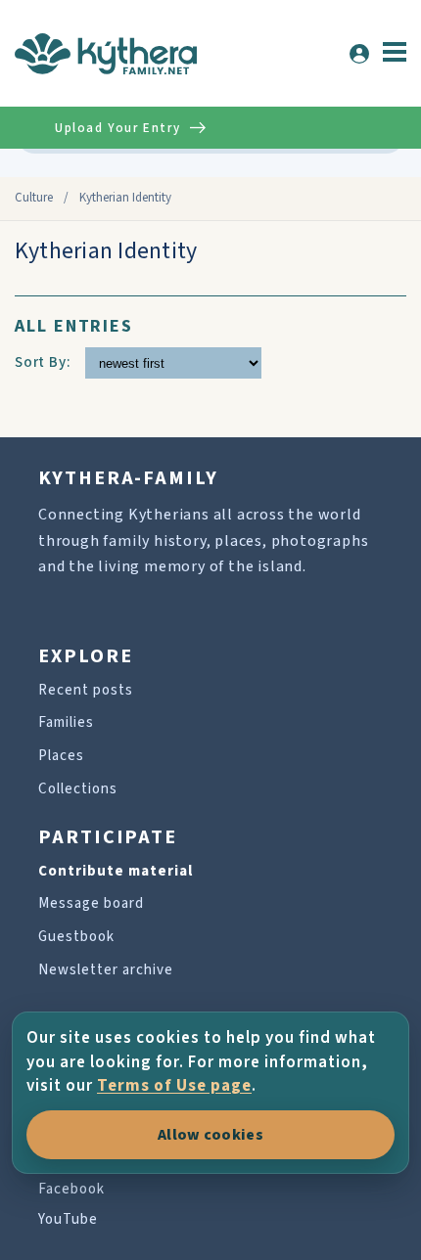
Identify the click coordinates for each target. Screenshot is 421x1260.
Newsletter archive (105, 970)
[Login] (359, 54)
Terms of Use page (174, 1086)
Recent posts (85, 690)
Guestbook (76, 936)
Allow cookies (210, 1135)
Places (61, 755)
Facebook (71, 1189)
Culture (34, 197)
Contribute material (115, 871)
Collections (77, 789)
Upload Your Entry (117, 128)
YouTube (68, 1219)
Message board (91, 903)
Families (66, 722)
